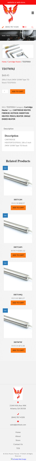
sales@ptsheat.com (18, 424)
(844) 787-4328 (12, 27)
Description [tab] (8, 129)
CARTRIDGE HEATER (22, 110)
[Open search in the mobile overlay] (32, 27)
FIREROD (6, 113)
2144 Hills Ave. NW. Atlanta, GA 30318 (18, 407)
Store (8, 35)
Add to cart (17, 91)
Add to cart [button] (18, 208)
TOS (18, 448)
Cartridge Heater (14, 62)
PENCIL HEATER (16, 116)
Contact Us (18, 444)
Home (3, 35)
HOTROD (14, 113)
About (18, 436)
